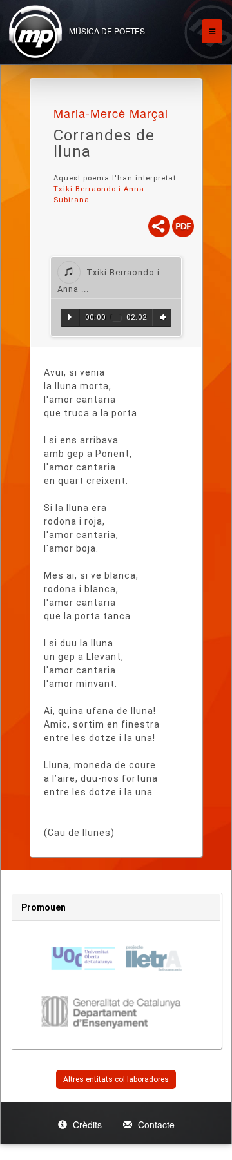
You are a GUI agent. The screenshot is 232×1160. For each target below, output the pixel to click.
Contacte (155, 1124)
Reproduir (70, 317)
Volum (161, 317)
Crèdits (87, 1124)
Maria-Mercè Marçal (110, 112)
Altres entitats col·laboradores (116, 1079)
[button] (116, 277)
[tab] (116, 277)
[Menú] (212, 31)
